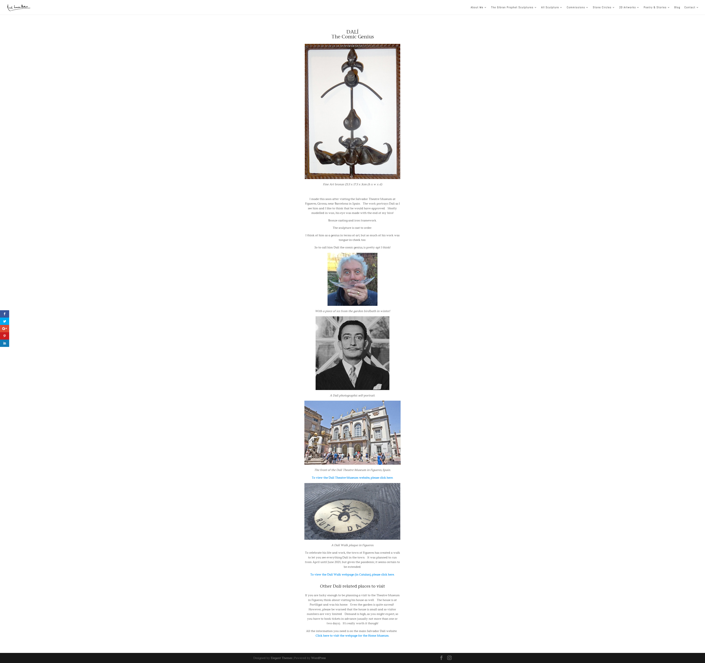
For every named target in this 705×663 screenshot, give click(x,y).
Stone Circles (602, 7)
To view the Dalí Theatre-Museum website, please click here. (352, 477)
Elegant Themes (281, 658)
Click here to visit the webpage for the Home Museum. (352, 635)
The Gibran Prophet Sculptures (512, 7)
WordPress (318, 658)
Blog (677, 7)
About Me (477, 7)
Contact (689, 7)
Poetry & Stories (655, 7)
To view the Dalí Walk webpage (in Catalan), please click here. (352, 574)
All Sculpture (550, 7)
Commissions (576, 7)
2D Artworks (627, 7)
